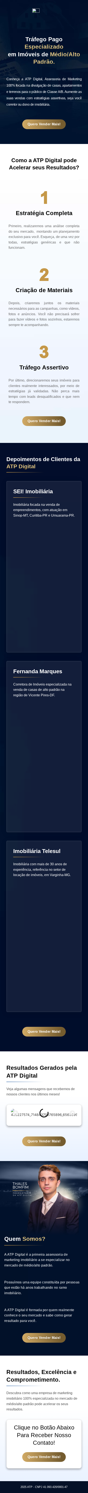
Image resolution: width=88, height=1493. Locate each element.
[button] (15, 1113)
